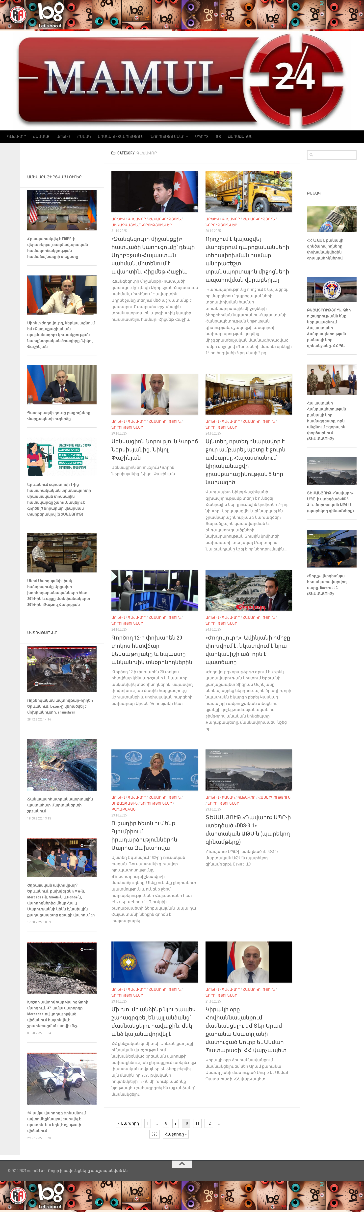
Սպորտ (202, 136)
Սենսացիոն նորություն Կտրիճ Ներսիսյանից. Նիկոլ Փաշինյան (154, 449)
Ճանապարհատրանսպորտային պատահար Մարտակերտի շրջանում (60, 805)
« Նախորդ (128, 1123)
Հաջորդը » (175, 1134)
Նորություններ (167, 136)
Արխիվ (63, 136)
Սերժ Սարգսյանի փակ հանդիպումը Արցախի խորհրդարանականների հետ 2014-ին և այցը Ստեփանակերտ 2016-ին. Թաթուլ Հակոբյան (58, 593)
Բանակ (84, 136)
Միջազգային (124, 225)
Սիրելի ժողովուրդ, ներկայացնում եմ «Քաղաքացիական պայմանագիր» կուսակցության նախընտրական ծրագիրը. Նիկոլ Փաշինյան (61, 335)
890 (154, 1134)
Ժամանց (41, 136)
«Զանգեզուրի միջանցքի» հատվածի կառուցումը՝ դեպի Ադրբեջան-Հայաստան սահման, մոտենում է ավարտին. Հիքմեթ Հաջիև (153, 255)
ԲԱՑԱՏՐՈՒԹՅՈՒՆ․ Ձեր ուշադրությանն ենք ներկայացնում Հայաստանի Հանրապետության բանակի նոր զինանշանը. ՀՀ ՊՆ (329, 328)
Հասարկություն (165, 219)
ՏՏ (218, 136)
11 (197, 1123)
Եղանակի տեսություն (121, 136)
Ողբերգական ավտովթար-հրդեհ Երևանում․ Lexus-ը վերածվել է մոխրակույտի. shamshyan (60, 706)
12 (209, 1123)
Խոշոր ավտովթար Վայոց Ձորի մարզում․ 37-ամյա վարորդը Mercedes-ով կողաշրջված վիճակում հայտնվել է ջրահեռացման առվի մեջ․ (57, 1014)
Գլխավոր (16, 136)
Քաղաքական (240, 136)
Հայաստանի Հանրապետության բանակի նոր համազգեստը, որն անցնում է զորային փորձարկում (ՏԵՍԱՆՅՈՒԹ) (326, 421)
